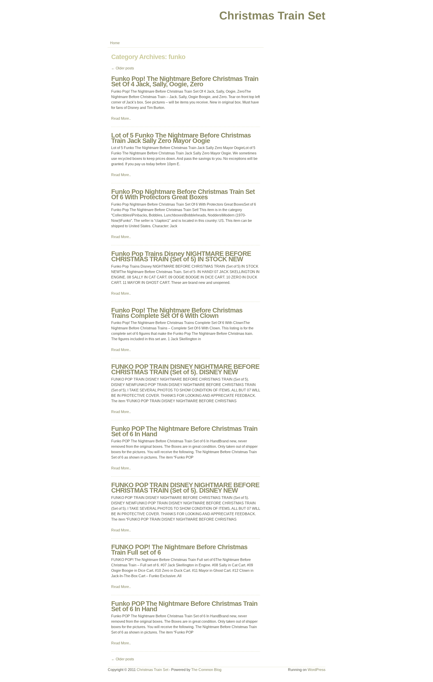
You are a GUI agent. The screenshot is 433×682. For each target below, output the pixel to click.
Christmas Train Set (272, 15)
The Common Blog (206, 670)
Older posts (122, 68)
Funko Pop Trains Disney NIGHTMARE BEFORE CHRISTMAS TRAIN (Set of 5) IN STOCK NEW (181, 256)
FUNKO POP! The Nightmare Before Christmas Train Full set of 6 (179, 549)
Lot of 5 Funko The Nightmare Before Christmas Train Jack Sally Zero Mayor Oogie (181, 138)
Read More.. (121, 118)
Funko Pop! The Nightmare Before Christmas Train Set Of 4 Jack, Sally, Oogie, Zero (184, 81)
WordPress (316, 670)
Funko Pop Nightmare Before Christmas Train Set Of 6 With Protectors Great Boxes (183, 194)
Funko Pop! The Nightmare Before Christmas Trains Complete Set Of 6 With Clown (176, 313)
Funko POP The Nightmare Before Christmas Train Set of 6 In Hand (184, 431)
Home (115, 43)
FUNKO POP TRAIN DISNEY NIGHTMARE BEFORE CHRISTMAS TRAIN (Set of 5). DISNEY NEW (185, 369)
